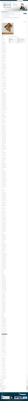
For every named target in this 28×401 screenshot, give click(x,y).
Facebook (3, 391)
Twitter (3, 390)
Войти (26, 0)
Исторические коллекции (15, 1)
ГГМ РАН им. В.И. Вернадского (4, 393)
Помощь (24, 0)
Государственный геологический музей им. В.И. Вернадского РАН (15, 400)
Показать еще (17, 43)
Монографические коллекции (9, 1)
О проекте (13, 2)
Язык (16, 0)
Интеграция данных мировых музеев (4, 2)
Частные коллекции (20, 1)
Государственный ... (8, 11)
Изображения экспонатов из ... (16, 11)
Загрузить (25, 13)
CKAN (20, 393)
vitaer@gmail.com (22, 399)
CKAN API (2, 394)
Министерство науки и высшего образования (15, 4)
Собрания (5, 1)
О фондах (2, 1)
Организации (10, 2)
